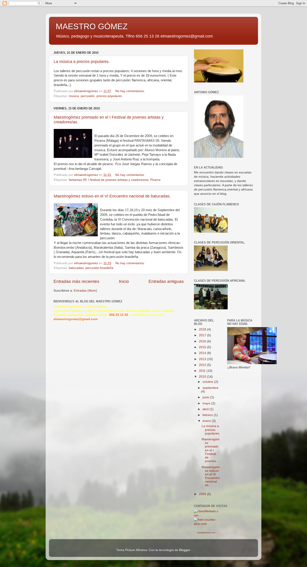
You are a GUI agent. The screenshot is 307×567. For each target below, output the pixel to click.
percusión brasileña (99, 268)
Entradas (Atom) (85, 290)
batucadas (76, 268)
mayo (206, 403)
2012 (203, 365)
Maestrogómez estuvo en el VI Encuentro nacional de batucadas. (112, 196)
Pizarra (155, 180)
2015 (203, 347)
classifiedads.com (206, 532)
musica (74, 96)
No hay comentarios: (130, 91)
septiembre (210, 388)
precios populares (109, 96)
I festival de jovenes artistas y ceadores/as (118, 180)
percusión (88, 96)
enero (207, 421)
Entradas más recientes (76, 281)
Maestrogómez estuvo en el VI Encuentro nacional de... (211, 476)
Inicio (124, 281)
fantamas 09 (78, 180)
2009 (203, 494)
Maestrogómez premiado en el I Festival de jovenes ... (211, 450)
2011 (203, 370)
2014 (203, 353)
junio (206, 397)
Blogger (184, 550)
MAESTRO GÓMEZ (92, 26)
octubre (208, 381)
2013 (203, 359)
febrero (208, 415)
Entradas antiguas (166, 281)
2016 (203, 341)
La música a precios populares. (82, 61)
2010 (203, 376)
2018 (203, 329)
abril (205, 409)
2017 (203, 335)
